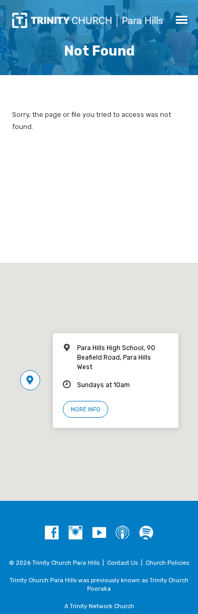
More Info (85, 409)
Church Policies (167, 563)
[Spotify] (146, 533)
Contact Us (122, 563)
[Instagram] (75, 533)
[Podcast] (122, 533)
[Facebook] (52, 533)
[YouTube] (99, 533)
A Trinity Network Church (99, 606)
